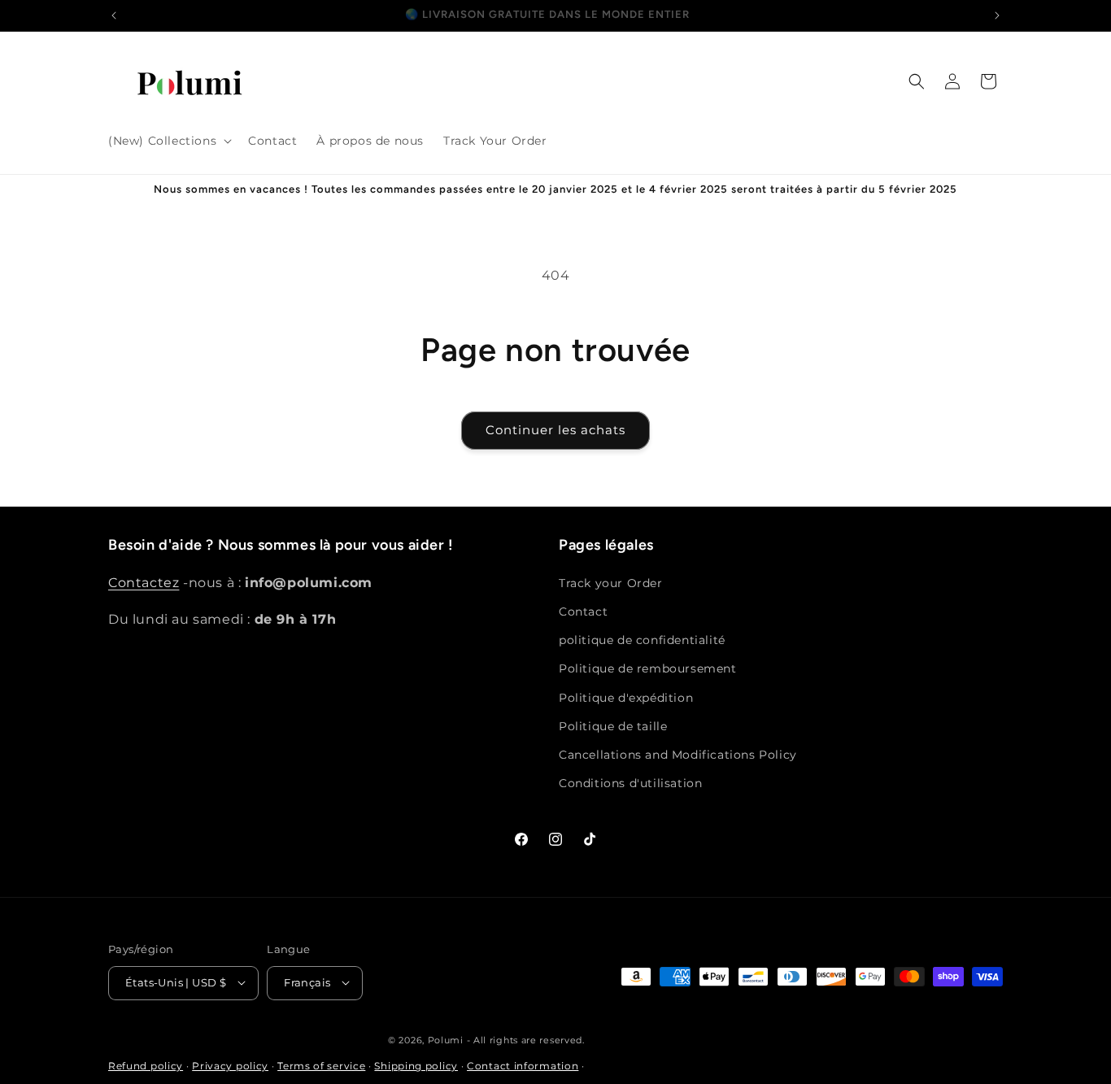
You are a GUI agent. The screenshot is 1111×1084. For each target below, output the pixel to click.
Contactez (143, 582)
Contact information (522, 1066)
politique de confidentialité (642, 640)
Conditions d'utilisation (630, 783)
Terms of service (321, 1066)
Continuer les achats (555, 430)
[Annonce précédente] (114, 15)
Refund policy (145, 1066)
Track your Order (611, 582)
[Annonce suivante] (997, 15)
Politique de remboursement (648, 668)
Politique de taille (613, 725)
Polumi (446, 1039)
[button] (168, 141)
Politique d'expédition (626, 697)
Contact (583, 610)
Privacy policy (230, 1066)
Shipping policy (416, 1066)
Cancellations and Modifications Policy (678, 754)
